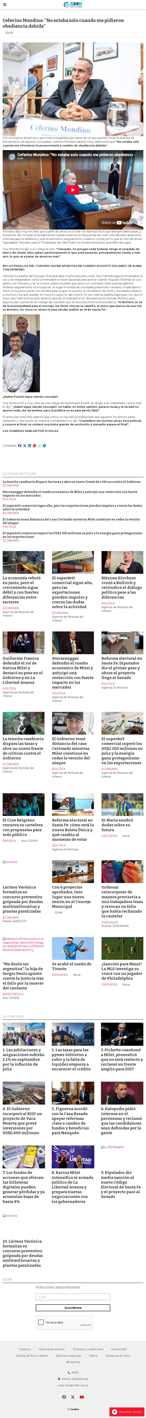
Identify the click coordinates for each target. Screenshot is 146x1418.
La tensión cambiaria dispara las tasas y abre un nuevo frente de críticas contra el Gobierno (72, 482)
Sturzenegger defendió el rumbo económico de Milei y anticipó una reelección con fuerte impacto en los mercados (73, 673)
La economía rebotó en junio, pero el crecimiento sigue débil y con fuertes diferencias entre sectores (22, 590)
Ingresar (74, 1362)
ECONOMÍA (11, 485)
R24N (7, 1280)
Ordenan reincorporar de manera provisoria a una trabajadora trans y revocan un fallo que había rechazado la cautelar (122, 901)
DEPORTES (109, 836)
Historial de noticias (52, 1349)
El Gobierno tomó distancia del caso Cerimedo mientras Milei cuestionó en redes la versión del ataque (71, 751)
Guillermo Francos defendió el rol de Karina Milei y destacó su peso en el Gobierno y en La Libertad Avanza (23, 670)
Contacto (25, 1349)
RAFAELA (9, 841)
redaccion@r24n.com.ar (73, 1385)
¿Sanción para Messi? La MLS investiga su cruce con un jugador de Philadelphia (122, 971)
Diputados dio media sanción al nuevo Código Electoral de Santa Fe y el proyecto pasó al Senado (121, 1184)
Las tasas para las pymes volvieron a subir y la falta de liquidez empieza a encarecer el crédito (71, 1060)
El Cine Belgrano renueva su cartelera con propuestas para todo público (23, 827)
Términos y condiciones (88, 1349)
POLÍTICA (9, 499)
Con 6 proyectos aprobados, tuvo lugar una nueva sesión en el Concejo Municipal (71, 897)
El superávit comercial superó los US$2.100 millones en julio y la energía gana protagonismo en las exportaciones (122, 751)
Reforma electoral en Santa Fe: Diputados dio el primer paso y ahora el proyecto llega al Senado (122, 668)
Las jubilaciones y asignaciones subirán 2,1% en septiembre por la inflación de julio (23, 1060)
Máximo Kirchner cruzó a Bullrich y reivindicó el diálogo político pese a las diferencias (122, 588)
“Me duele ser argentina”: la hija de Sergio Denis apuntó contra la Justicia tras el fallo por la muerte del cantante (23, 976)
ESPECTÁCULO (13, 994)
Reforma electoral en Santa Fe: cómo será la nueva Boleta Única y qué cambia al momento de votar (73, 830)
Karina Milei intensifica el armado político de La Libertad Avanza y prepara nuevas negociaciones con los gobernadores (72, 1187)
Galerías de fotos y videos (32, 1355)
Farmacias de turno (118, 1355)
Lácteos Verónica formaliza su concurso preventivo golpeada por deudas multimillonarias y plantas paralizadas (23, 899)
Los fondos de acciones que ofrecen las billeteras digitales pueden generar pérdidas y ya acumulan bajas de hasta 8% (24, 1187)
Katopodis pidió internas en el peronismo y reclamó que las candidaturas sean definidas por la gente (121, 1120)
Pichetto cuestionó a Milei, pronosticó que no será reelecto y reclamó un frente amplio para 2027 (122, 1060)
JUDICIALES (110, 922)
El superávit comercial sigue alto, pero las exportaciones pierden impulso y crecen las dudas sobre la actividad (72, 592)
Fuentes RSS (119, 1349)
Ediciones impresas (68, 1355)
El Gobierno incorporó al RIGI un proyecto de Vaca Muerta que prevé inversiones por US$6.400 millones (22, 1120)
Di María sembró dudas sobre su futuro (117, 825)
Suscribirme (73, 1308)
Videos (93, 1355)
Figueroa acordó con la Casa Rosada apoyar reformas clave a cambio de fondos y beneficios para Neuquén (70, 1120)
